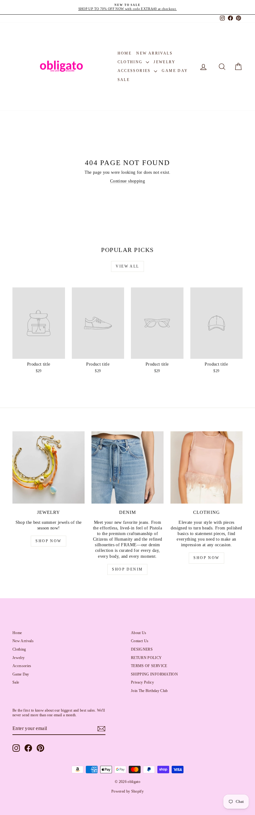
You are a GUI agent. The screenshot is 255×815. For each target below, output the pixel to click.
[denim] (127, 467)
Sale (124, 80)
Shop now (206, 558)
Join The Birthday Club (149, 691)
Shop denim (127, 569)
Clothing (131, 62)
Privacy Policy (142, 682)
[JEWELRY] (48, 467)
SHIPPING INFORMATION (154, 674)
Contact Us (140, 641)
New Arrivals (154, 53)
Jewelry (164, 62)
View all (127, 266)
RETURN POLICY (146, 658)
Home (125, 53)
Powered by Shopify (127, 791)
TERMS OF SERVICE (149, 666)
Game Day (175, 71)
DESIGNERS (142, 649)
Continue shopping (127, 181)
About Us (138, 633)
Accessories (135, 71)
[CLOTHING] (206, 467)
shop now (48, 541)
